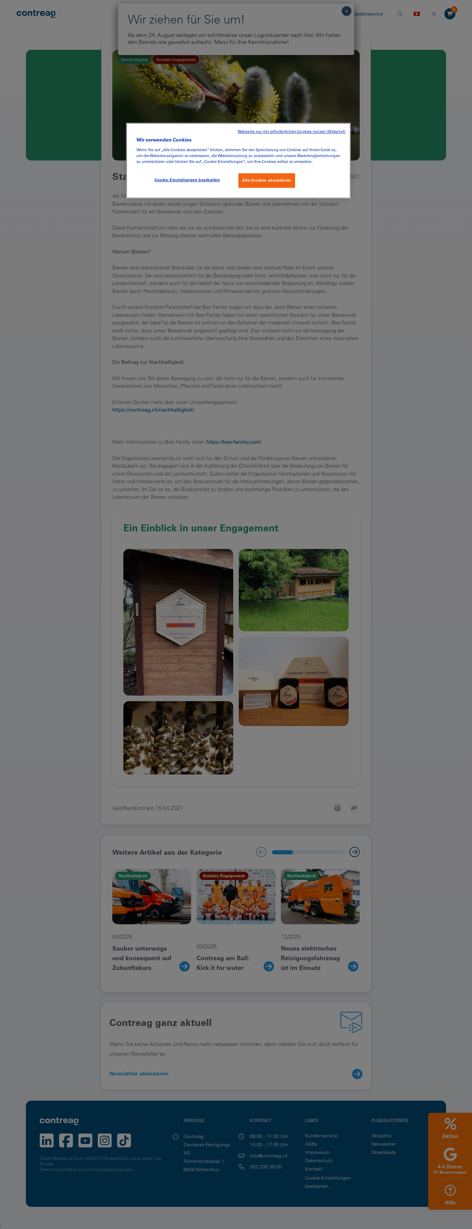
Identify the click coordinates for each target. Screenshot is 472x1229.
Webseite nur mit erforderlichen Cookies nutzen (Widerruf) (292, 131)
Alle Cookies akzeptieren (266, 180)
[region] (238, 161)
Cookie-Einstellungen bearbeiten (187, 179)
